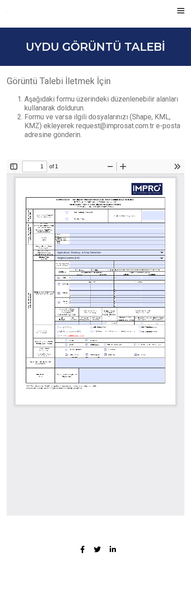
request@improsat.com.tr (115, 126)
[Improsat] (27, 14)
